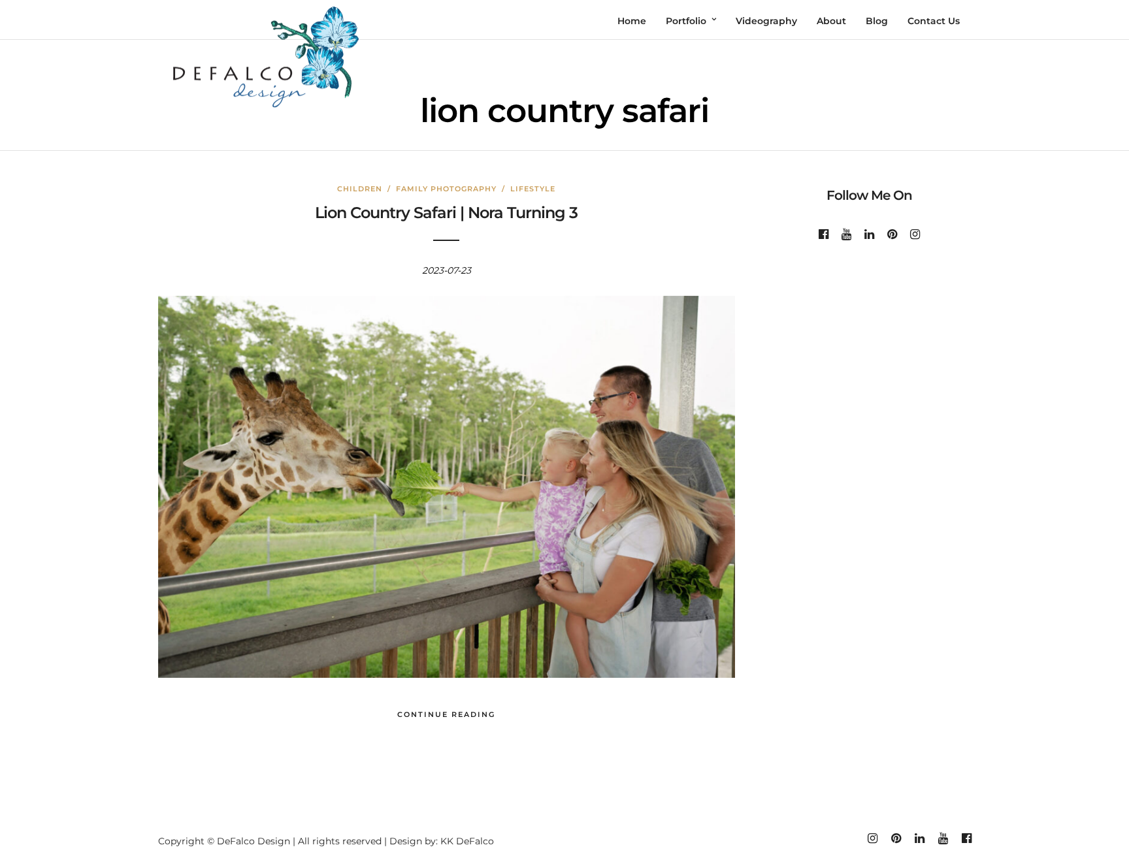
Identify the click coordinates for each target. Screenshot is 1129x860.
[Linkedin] (869, 234)
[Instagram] (915, 234)
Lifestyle (532, 188)
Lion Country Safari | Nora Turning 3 (446, 212)
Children (359, 188)
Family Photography (446, 188)
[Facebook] (823, 234)
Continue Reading (446, 714)
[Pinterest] (892, 234)
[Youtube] (846, 234)
